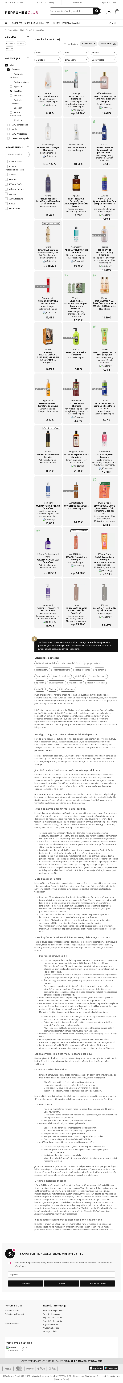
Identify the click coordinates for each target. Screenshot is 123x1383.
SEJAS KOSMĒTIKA (34, 22)
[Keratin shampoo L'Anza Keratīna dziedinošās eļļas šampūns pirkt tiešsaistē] (104, 618)
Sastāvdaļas (98, 59)
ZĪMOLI (113, 22)
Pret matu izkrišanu (61, 669)
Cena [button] (66, 52)
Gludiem (52, 689)
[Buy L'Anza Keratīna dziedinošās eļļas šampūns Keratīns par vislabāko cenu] (104, 594)
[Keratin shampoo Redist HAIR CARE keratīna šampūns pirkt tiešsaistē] (76, 362)
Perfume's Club (11, 30)
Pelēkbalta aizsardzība (46, 663)
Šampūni (30, 30)
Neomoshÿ (14, 208)
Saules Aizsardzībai (61, 676)
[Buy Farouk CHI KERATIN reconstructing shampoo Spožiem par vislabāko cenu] (104, 235)
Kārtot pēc (87, 43)
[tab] (47, 52)
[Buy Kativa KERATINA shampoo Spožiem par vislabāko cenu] (48, 235)
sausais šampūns (56, 682)
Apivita (12, 193)
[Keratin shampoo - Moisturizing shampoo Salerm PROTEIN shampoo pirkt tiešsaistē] (48, 106)
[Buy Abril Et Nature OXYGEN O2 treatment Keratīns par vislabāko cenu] (76, 491)
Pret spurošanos (82, 669)
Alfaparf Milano (16, 189)
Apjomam (99, 669)
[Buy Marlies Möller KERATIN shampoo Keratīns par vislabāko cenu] (76, 133)
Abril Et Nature (16, 198)
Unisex (9, 48)
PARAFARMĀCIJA (71, 22)
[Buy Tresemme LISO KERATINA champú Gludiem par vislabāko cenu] (76, 389)
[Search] (96, 11)
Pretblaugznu (42, 669)
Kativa (12, 203)
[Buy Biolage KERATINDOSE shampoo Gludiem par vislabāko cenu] (76, 82)
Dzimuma (10, 36)
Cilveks (9, 43)
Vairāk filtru (106, 43)
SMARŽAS (17, 22)
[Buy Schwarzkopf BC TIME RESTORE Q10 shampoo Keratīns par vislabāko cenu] (48, 133)
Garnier (13, 179)
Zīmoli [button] (38, 52)
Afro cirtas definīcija (71, 663)
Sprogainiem (42, 676)
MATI (48, 22)
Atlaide (95, 52)
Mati (22, 30)
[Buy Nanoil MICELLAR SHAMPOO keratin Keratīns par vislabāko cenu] (48, 440)
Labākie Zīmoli (14, 147)
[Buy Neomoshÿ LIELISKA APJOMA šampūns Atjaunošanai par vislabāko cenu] (104, 440)
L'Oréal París (15, 184)
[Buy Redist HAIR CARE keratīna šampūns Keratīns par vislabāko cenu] (76, 338)
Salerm (12, 174)
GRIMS (56, 22)
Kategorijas (12, 58)
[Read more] (20, 1266)
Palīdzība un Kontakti (14, 2)
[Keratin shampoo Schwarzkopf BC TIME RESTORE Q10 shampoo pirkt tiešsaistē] (48, 157)
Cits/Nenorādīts (97, 1283)
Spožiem (40, 682)
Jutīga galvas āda (92, 663)
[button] (24, 1319)
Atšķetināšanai (75, 682)
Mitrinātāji (79, 676)
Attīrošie (40, 689)
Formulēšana (70, 59)
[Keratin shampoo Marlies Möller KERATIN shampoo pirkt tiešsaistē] (76, 157)
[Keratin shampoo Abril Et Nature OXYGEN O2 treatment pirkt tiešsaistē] (76, 516)
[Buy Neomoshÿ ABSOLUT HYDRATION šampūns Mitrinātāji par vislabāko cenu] (76, 235)
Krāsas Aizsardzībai (96, 682)
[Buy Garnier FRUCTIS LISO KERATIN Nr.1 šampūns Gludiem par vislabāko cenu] (104, 338)
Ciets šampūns (67, 689)
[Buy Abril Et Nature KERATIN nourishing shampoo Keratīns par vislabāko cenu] (76, 543)
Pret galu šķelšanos (97, 676)
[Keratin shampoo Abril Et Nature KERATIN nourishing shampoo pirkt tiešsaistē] (76, 567)
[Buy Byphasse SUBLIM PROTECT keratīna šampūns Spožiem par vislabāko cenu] (48, 389)
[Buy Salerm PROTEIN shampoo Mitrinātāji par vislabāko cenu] (48, 82)
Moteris (21, 43)
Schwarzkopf (15, 161)
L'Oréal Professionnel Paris (14, 168)
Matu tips (40, 59)
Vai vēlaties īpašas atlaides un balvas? (61, 1361)
